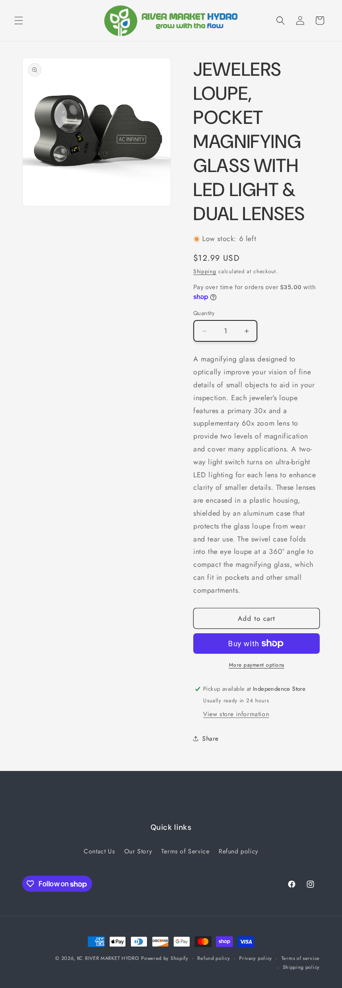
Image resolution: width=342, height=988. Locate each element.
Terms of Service (185, 851)
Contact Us (99, 851)
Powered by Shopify (164, 958)
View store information (236, 713)
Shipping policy (301, 967)
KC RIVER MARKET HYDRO (108, 958)
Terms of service (300, 958)
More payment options (257, 665)
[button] (18, 20)
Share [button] (210, 738)
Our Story (138, 851)
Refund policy (238, 851)
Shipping (204, 271)
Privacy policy (255, 958)
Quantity (204, 313)
